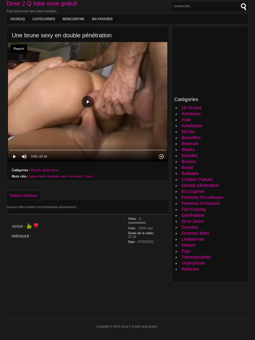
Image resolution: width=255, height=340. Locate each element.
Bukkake (190, 173)
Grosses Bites (195, 233)
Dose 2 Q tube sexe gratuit (41, 3)
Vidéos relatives (23, 195)
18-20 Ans (192, 107)
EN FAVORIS (102, 19)
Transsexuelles (196, 257)
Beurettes (191, 137)
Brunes (189, 161)
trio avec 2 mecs (81, 176)
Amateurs (191, 113)
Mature (188, 245)
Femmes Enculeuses (202, 197)
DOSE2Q (17, 19)
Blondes (190, 155)
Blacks (188, 149)
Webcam (190, 269)
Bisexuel (190, 143)
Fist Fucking (194, 209)
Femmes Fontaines (201, 203)
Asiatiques (192, 125)
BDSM (188, 131)
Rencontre (73, 19)
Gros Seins (193, 221)
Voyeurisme (193, 263)
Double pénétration (44, 170)
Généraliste (193, 215)
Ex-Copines (193, 191)
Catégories (43, 19)
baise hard (36, 176)
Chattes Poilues (197, 179)
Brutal (187, 167)
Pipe (186, 251)
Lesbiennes (193, 239)
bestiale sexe (56, 176)
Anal (186, 119)
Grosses (190, 227)
